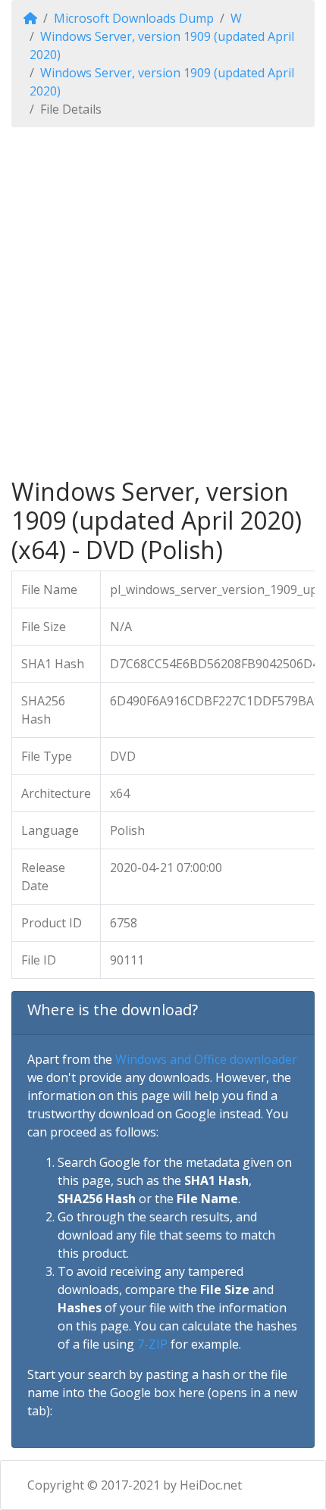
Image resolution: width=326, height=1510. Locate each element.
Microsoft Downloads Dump (134, 18)
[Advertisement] (163, 302)
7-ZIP (152, 1344)
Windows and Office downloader (206, 1059)
